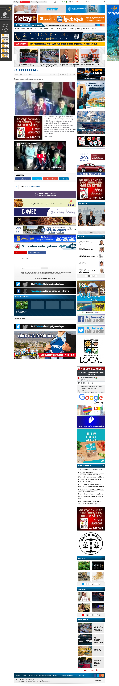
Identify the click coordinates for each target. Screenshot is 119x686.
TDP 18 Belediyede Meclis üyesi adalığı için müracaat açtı (49, 65)
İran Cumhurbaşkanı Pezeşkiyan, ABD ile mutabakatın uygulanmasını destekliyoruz (63, 44)
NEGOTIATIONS (80, 675)
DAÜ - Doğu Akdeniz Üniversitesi (43, 675)
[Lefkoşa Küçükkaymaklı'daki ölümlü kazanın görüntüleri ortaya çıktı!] (98, 607)
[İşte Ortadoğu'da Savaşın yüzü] (84, 576)
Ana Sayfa (16, 2)
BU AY (86, 670)
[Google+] (21, 74)
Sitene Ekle (43, 2)
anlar (32, 186)
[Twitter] (18, 74)
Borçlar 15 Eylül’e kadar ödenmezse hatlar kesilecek (89, 480)
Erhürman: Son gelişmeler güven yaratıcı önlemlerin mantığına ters (90, 490)
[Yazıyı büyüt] (74, 74)
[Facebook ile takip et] (96, 25)
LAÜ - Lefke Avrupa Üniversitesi (67, 675)
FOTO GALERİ (82, 558)
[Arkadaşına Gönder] (63, 74)
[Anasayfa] (16, 25)
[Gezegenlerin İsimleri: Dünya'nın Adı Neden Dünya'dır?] (98, 566)
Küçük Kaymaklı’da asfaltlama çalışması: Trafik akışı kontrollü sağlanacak (90, 495)
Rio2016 (55, 675)
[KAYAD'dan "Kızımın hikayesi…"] (84, 607)
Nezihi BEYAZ (83, 270)
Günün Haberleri (25, 2)
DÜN (96, 670)
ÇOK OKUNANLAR (83, 620)
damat (26, 186)
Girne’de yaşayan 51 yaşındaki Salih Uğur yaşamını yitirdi (90, 475)
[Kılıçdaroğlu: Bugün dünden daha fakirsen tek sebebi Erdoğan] (84, 597)
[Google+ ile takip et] (101, 25)
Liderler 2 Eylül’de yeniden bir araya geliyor (89, 483)
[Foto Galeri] (25, 25)
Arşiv (37, 2)
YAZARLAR (81, 237)
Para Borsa (30, 675)
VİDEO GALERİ (82, 589)
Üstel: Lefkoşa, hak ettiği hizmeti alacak (90, 496)
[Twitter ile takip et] (98, 25)
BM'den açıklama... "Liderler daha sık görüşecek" (28, 65)
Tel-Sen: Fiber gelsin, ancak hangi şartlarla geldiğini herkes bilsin (89, 65)
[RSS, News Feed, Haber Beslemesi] (103, 25)
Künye (32, 2)
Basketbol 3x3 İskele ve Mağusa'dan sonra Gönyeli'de (89, 485)
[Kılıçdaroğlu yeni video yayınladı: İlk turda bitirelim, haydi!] (98, 597)
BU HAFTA (91, 670)
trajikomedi (37, 186)
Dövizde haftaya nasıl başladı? (88, 503)
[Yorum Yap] (60, 74)
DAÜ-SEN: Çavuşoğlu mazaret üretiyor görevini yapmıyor (68, 65)
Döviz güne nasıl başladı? (86, 491)
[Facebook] (16, 74)
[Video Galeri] (37, 25)
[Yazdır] (65, 74)
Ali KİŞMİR (84, 242)
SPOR (24, 675)
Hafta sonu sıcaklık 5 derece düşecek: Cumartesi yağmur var (90, 500)
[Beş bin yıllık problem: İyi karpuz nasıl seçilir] (84, 566)
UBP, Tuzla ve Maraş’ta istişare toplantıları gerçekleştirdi (65, 25)
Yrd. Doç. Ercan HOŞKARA (89, 257)
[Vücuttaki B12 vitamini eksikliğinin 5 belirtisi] (98, 576)
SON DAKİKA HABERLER (84, 466)
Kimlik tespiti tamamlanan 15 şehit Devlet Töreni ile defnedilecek (91, 478)
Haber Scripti (98, 680)
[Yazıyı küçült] (70, 74)
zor (29, 186)
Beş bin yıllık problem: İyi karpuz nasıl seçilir (22, 311)
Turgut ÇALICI (85, 249)
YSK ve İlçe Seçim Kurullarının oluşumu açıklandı (90, 471)
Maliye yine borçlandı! (85, 472)
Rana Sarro (86, 264)
